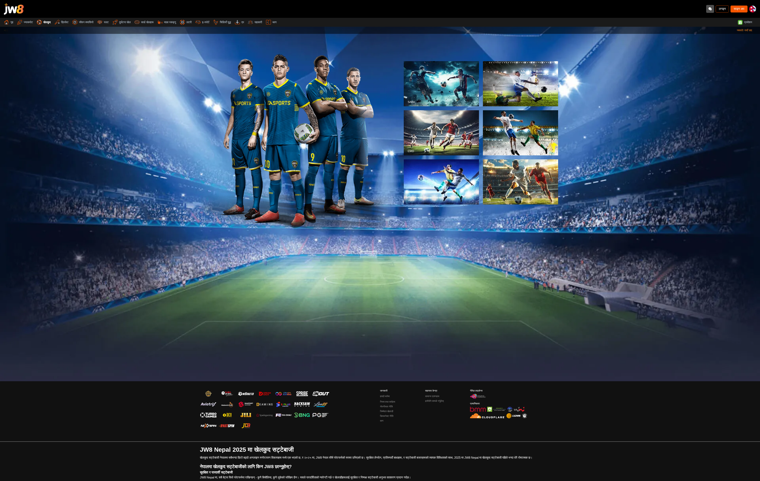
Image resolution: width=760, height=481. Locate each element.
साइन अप (739, 8)
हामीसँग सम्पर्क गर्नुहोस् (434, 401)
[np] (752, 9)
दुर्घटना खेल (125, 22)
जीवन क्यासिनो (86, 22)
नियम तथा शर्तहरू (387, 401)
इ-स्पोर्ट (205, 22)
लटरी (189, 22)
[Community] (710, 9)
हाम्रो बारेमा (385, 396)
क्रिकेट (64, 22)
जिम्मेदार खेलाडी (386, 411)
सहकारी (258, 22)
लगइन (722, 8)
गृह (11, 22)
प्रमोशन (748, 22)
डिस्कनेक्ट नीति (386, 416)
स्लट (106, 22)
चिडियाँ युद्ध (225, 22)
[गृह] (14, 9)
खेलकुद (47, 22)
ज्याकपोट (28, 22)
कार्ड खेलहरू (147, 22)
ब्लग (274, 22)
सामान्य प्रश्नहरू (432, 396)
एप (242, 22)
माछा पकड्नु (170, 22)
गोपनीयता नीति (386, 406)
